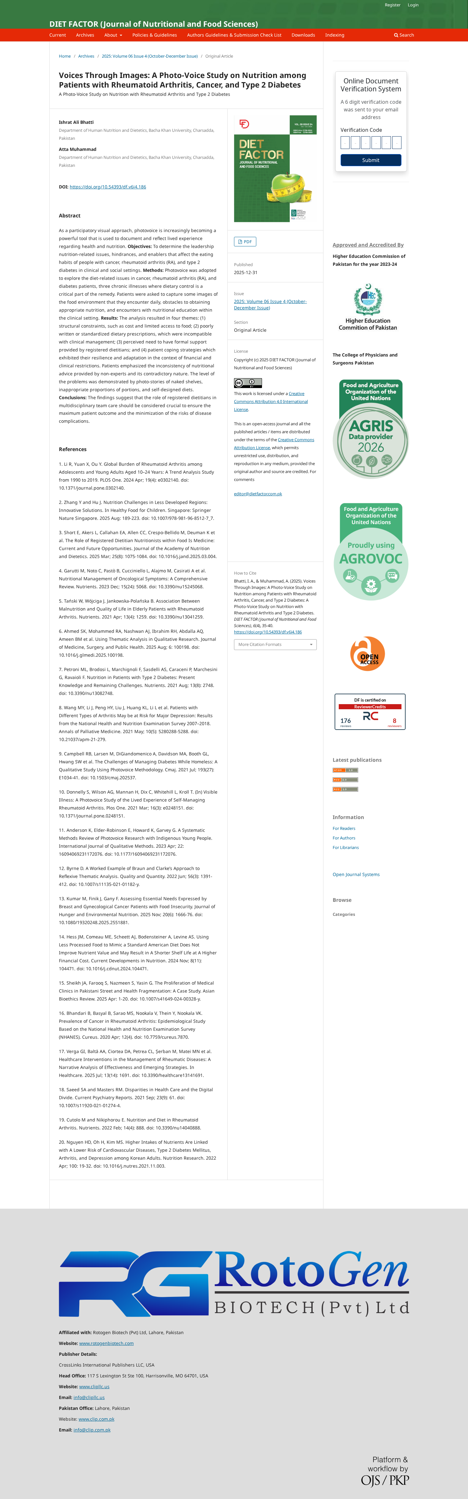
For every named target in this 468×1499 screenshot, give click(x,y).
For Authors (344, 838)
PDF (247, 241)
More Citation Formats (259, 644)
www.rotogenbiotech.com (106, 1343)
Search (406, 35)
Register (393, 5)
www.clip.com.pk (96, 1419)
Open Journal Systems (356, 874)
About (111, 35)
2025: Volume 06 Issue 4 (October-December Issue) (150, 56)
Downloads (303, 35)
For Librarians (346, 847)
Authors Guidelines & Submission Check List (234, 35)
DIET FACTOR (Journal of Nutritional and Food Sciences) (153, 23)
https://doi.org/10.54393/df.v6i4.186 (108, 187)
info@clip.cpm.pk (92, 1430)
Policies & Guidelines (154, 35)
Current (57, 35)
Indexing (334, 35)
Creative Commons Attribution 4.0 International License (271, 401)
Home (65, 56)
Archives (85, 35)
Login (413, 5)
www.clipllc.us (94, 1386)
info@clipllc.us (89, 1397)
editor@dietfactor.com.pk (258, 494)
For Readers (344, 828)
